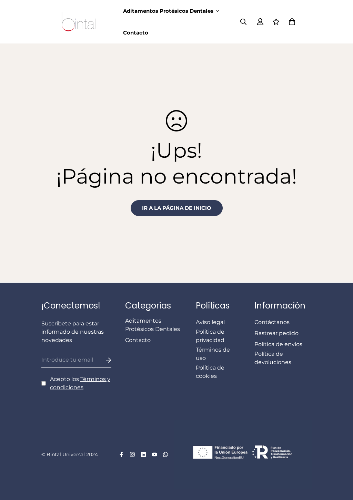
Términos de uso (213, 353)
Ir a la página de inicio (176, 208)
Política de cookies (210, 371)
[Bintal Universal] (80, 21)
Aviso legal (210, 322)
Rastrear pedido (276, 333)
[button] (290, 22)
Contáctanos (272, 322)
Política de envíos (278, 344)
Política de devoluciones (272, 358)
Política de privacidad (210, 336)
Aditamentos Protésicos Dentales (168, 11)
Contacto (135, 32)
